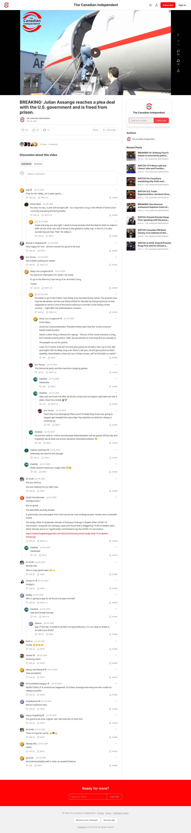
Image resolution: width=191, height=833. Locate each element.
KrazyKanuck (32, 701)
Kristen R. (30, 580)
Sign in (182, 5)
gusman (30, 757)
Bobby (29, 594)
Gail (28, 189)
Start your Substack (88, 820)
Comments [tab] (26, 164)
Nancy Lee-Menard (35, 669)
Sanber (29, 655)
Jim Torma (31, 257)
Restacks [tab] (38, 164)
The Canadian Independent (38, 118)
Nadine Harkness (38, 449)
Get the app (109, 820)
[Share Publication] (156, 5)
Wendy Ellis (31, 743)
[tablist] (32, 164)
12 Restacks (53, 144)
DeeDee (43, 378)
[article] (148, 155)
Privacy (100, 813)
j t (36, 221)
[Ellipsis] (116, 189)
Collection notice (120, 813)
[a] (95, 53)
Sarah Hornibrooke (35, 497)
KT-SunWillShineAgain (36, 683)
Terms (108, 813)
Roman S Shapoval (35, 242)
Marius (38, 623)
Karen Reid (35, 204)
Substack (81, 827)
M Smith (30, 478)
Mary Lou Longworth (40, 271)
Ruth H (29, 641)
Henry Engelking (34, 715)
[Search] (150, 5)
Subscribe (168, 5)
